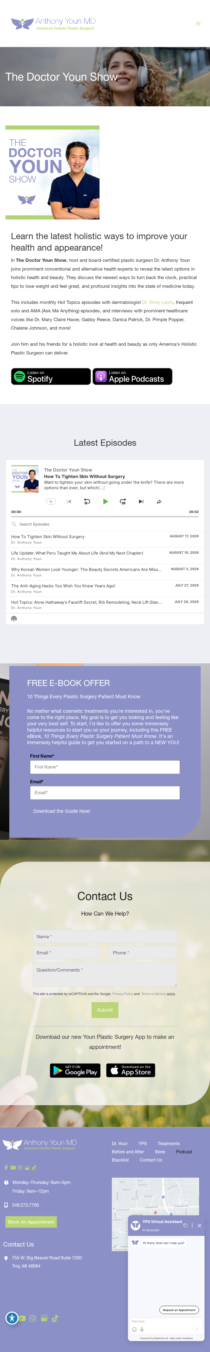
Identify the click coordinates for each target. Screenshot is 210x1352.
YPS (143, 1143)
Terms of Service (153, 993)
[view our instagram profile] (20, 1167)
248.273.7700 (25, 1205)
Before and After (128, 1151)
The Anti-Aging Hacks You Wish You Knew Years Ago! (63, 585)
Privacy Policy (123, 993)
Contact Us (151, 1160)
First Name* (42, 756)
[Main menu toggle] (198, 23)
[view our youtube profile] (13, 1167)
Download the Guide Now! (62, 811)
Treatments (169, 1143)
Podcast (184, 1151)
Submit (105, 1010)
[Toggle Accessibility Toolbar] (12, 1318)
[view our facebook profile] (6, 1167)
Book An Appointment (31, 1222)
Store (160, 1151)
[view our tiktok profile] (34, 1167)
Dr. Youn (120, 1143)
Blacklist (120, 1160)
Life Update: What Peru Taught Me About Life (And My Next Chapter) (77, 553)
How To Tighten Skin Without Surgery (47, 536)
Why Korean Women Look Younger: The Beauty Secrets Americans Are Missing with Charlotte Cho (106, 569)
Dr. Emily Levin (157, 302)
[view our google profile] (27, 1167)
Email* (36, 781)
